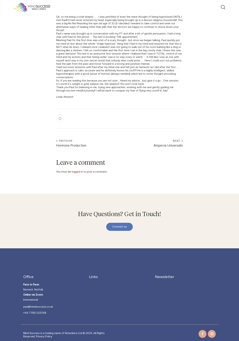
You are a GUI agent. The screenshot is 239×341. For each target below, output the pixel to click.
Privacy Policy (44, 336)
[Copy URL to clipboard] (179, 118)
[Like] (60, 118)
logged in (77, 171)
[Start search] (223, 8)
